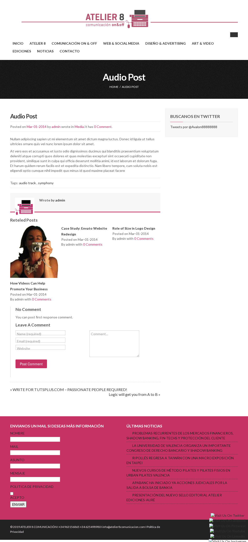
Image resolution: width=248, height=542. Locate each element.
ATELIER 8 (38, 43)
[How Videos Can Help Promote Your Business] (34, 252)
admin (56, 127)
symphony (46, 183)
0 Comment (103, 127)
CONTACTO (70, 51)
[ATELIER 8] (124, 19)
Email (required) (28, 341)
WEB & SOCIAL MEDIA (121, 43)
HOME (113, 87)
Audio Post (23, 116)
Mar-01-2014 (36, 127)
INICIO (18, 43)
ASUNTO (17, 460)
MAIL (14, 446)
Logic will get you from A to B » (134, 394)
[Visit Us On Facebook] (227, 520)
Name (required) (29, 334)
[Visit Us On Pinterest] (227, 526)
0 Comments (41, 299)
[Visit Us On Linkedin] (227, 536)
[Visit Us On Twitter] (227, 515)
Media (79, 127)
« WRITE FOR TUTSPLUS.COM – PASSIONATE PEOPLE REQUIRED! (68, 389)
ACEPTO (17, 497)
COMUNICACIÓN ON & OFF (74, 43)
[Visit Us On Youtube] (227, 531)
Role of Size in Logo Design (133, 228)
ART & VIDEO (203, 43)
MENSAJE (17, 473)
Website (23, 348)
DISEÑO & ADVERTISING (165, 43)
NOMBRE (17, 433)
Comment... (99, 334)
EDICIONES (22, 51)
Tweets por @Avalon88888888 (193, 127)
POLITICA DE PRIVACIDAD (32, 486)
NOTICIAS (45, 51)
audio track (27, 183)
